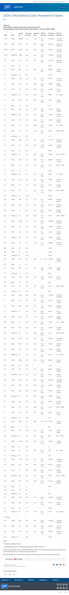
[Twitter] (61, 584)
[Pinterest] (61, 588)
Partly (9, 574)
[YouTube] (58, 588)
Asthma (18, 7)
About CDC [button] (18, 580)
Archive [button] (55, 580)
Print (4, 19)
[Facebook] (58, 584)
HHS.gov (61, 592)
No (14, 574)
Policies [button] (30, 580)
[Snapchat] (64, 588)
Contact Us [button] (5, 580)
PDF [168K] (18, 559)
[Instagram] (64, 584)
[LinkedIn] (67, 584)
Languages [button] (43, 580)
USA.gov (66, 592)
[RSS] (67, 588)
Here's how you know (60, 1)
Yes (5, 574)
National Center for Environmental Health (16, 566)
